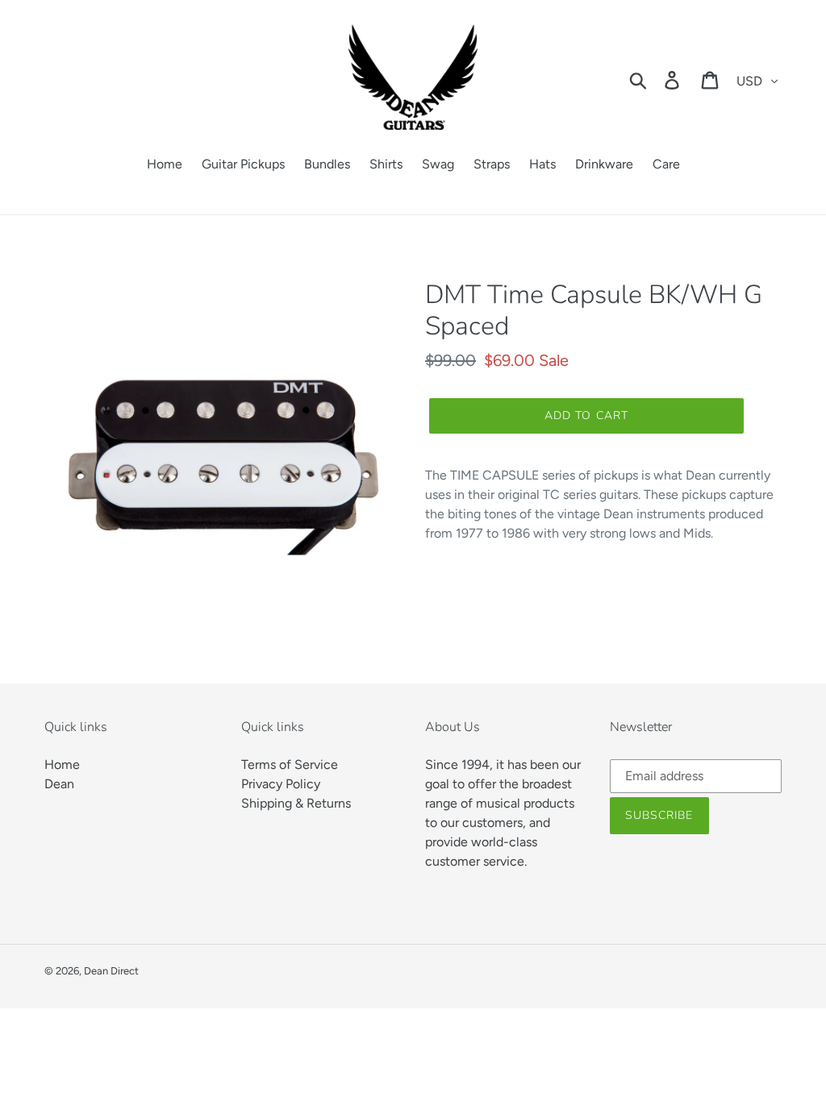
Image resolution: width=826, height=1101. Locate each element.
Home (62, 764)
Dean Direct (111, 971)
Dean (59, 783)
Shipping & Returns (296, 803)
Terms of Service (289, 764)
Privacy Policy (280, 783)
